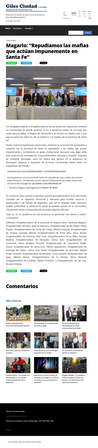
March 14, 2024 (50, 188)
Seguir (8, 430)
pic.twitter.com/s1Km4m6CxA (46, 183)
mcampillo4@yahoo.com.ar (16, 416)
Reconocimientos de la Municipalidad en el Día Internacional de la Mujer (71, 325)
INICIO (8, 28)
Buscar (88, 33)
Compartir (12, 63)
